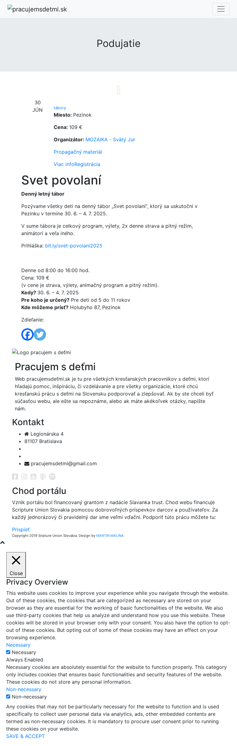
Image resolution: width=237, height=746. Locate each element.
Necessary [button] (18, 645)
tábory (60, 108)
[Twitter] (40, 334)
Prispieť (21, 529)
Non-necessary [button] (23, 689)
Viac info (64, 164)
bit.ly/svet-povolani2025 (73, 245)
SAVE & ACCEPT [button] (25, 736)
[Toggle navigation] (221, 9)
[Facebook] (27, 334)
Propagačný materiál (78, 152)
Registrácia (87, 164)
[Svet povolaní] (118, 90)
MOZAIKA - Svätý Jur (110, 139)
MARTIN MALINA (110, 535)
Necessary (24, 652)
